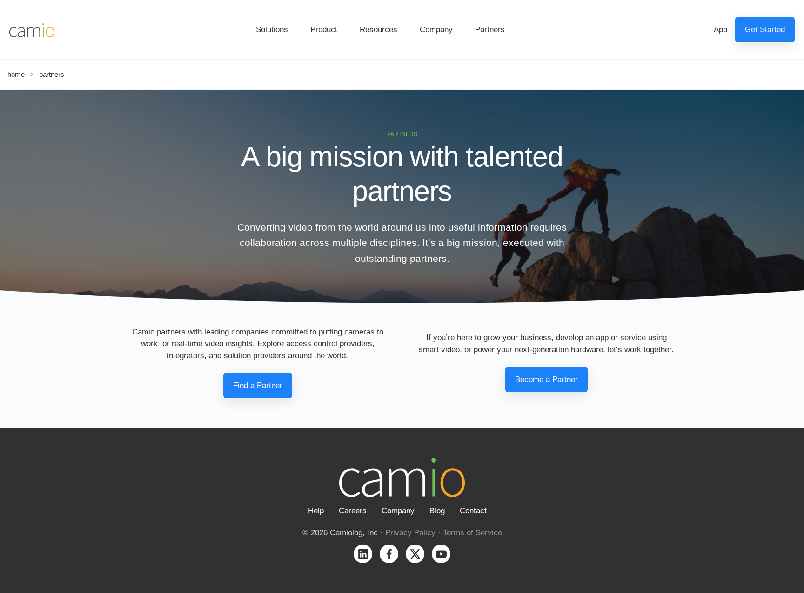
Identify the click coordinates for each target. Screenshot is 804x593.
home (16, 74)
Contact (473, 510)
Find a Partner (257, 385)
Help (316, 510)
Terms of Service (472, 532)
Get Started (765, 29)
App (720, 29)
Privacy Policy (410, 532)
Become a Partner (546, 379)
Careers (353, 510)
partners (51, 74)
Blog (437, 510)
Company (436, 29)
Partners (490, 29)
